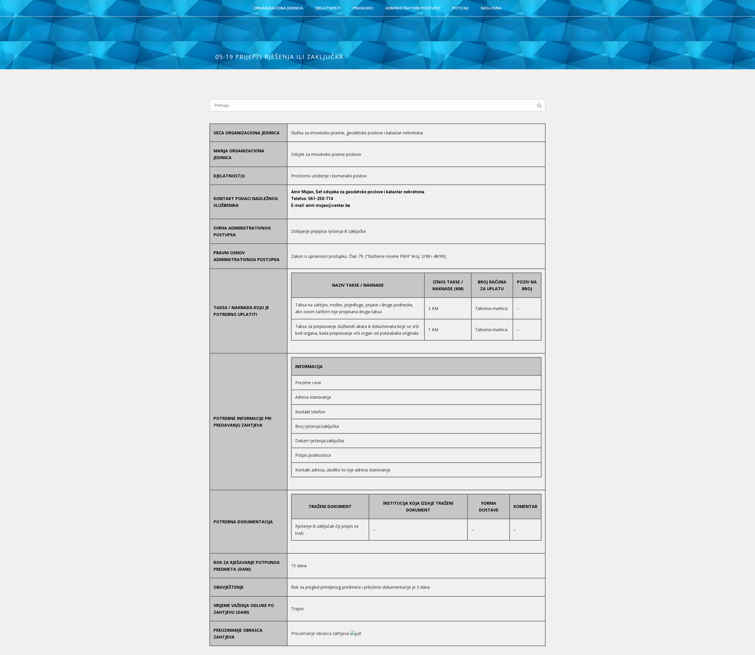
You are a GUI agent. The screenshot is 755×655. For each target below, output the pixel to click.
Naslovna (491, 8)
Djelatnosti (328, 8)
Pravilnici (363, 8)
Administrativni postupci (412, 8)
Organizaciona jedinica (278, 8)
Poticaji (460, 8)
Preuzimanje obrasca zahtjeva (320, 633)
